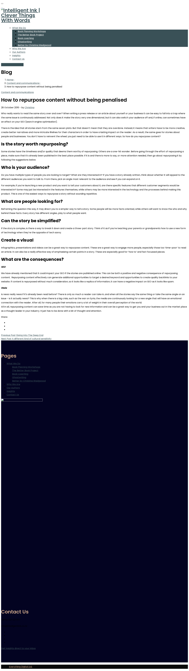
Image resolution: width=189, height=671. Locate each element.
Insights (16, 55)
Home (10, 79)
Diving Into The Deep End (29, 335)
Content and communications (23, 83)
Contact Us (18, 59)
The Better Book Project (31, 34)
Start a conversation (12, 64)
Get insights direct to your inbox (18, 648)
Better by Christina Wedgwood (34, 45)
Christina (29, 107)
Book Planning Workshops (32, 31)
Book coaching (26, 38)
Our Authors (18, 52)
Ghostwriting (25, 41)
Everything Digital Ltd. (20, 666)
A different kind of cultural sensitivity (31, 338)
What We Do (19, 27)
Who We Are (19, 48)
